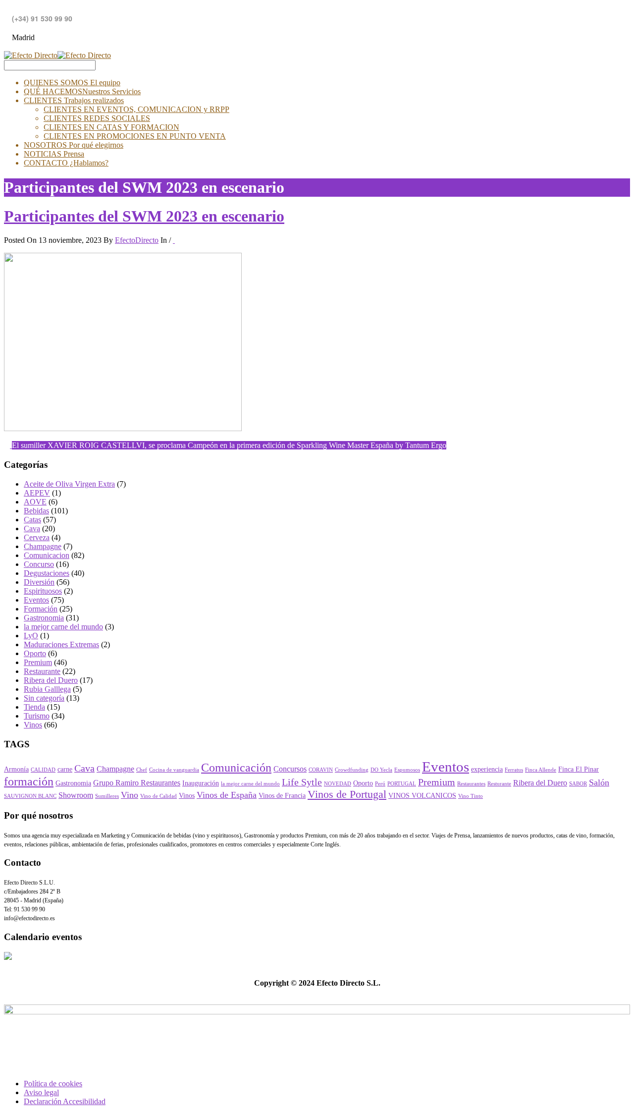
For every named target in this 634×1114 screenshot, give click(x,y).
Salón (599, 782)
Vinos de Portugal (347, 794)
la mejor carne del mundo (63, 626)
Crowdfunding (352, 770)
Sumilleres (107, 796)
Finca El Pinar (578, 769)
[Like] (174, 240)
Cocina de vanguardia (174, 770)
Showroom (75, 795)
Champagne (42, 546)
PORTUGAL (401, 783)
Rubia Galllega (47, 689)
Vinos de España (227, 795)
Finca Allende (540, 770)
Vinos (33, 725)
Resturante (499, 783)
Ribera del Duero (51, 680)
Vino (129, 795)
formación (28, 781)
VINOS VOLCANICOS (422, 795)
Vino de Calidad (158, 796)
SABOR (578, 783)
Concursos (290, 769)
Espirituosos (43, 591)
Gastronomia (44, 617)
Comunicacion (46, 555)
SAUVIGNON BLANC (30, 796)
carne (64, 769)
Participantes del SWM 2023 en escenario (144, 216)
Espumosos (407, 770)
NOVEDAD (337, 783)
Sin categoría (44, 698)
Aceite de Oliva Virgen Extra (69, 484)
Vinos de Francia (282, 795)
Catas (32, 519)
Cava (32, 528)
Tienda (34, 707)
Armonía (16, 769)
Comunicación (236, 767)
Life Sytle (302, 782)
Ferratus (514, 770)
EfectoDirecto (136, 240)
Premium (38, 662)
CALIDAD (43, 770)
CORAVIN (321, 770)
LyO (31, 635)
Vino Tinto (470, 796)
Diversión (39, 582)
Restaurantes (471, 783)
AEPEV (37, 493)
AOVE (35, 502)
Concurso (39, 564)
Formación (40, 609)
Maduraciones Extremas (61, 644)
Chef (141, 770)
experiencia (487, 769)
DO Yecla (381, 770)
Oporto (35, 653)
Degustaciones (46, 573)
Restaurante (42, 671)
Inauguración (200, 783)
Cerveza (37, 537)
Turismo (37, 716)
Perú (380, 783)
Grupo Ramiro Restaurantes (136, 783)
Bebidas (36, 510)
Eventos (36, 600)
